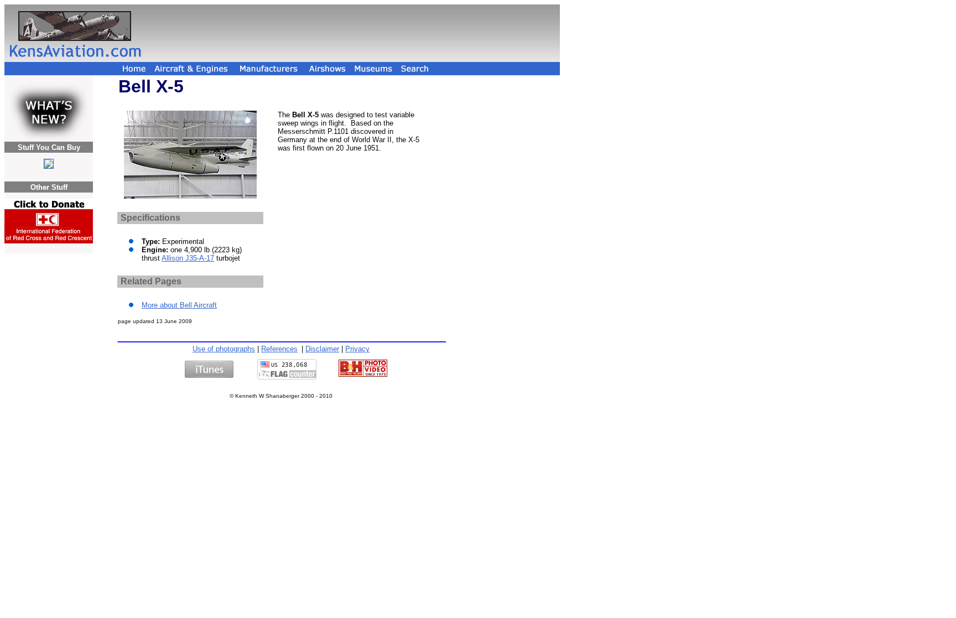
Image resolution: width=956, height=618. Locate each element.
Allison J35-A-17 (188, 258)
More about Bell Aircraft (179, 305)
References (279, 349)
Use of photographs (224, 349)
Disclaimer (322, 349)
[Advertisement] (352, 33)
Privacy (357, 349)
